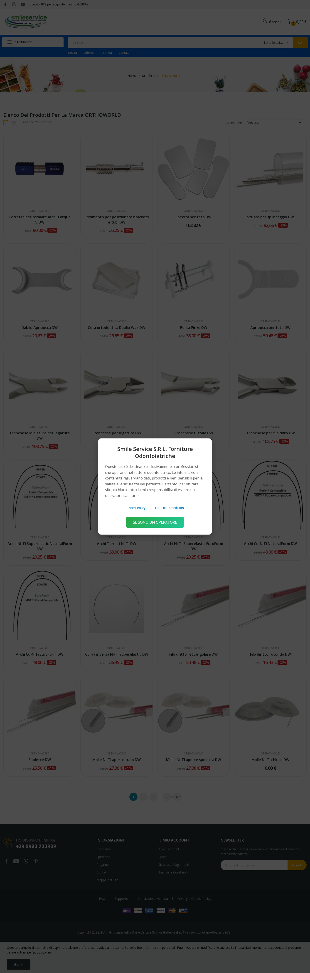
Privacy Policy (135, 508)
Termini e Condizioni (170, 508)
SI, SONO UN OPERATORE (155, 522)
